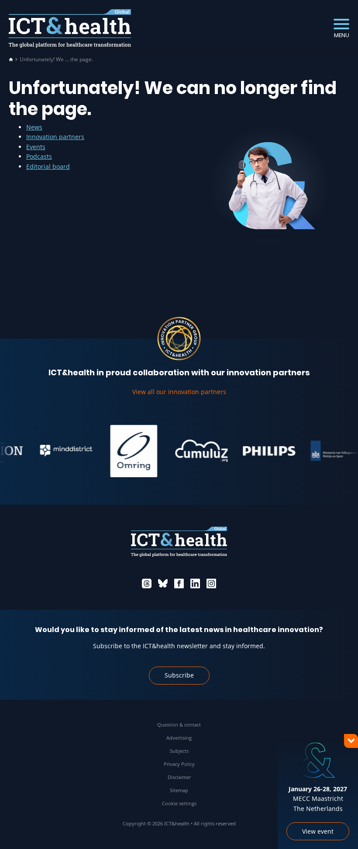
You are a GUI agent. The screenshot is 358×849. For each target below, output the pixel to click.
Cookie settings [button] (179, 803)
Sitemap (179, 790)
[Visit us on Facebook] (179, 583)
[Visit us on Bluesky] (163, 583)
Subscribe (179, 675)
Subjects (179, 751)
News (34, 127)
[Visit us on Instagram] (211, 583)
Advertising (179, 737)
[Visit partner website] (57, 451)
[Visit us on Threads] (146, 583)
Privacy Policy (179, 764)
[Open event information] (336, 827)
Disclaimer (179, 777)
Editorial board (48, 166)
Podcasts (39, 156)
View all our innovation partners (179, 392)
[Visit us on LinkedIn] (195, 583)
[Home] (11, 59)
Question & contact (179, 724)
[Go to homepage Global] (70, 28)
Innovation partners (55, 137)
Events (35, 147)
